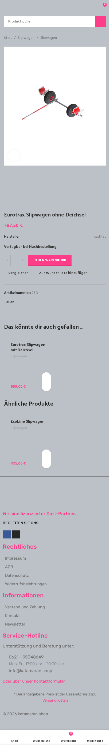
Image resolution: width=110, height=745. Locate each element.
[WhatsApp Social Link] (38, 302)
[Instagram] (16, 534)
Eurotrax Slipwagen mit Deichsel (28, 347)
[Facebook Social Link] (18, 302)
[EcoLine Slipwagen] (29, 442)
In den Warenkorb (49, 260)
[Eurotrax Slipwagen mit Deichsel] (29, 365)
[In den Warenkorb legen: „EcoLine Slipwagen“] (46, 454)
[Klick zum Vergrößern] (14, 155)
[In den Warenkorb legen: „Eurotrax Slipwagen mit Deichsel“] (46, 377)
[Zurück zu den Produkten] (96, 38)
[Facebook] (7, 534)
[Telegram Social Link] (44, 302)
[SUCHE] (100, 21)
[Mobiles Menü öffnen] (6, 6)
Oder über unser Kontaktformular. (34, 681)
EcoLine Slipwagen (28, 421)
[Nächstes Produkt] (103, 38)
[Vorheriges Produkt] (90, 38)
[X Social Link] (25, 302)
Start (8, 38)
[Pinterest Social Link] (31, 302)
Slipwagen (26, 38)
